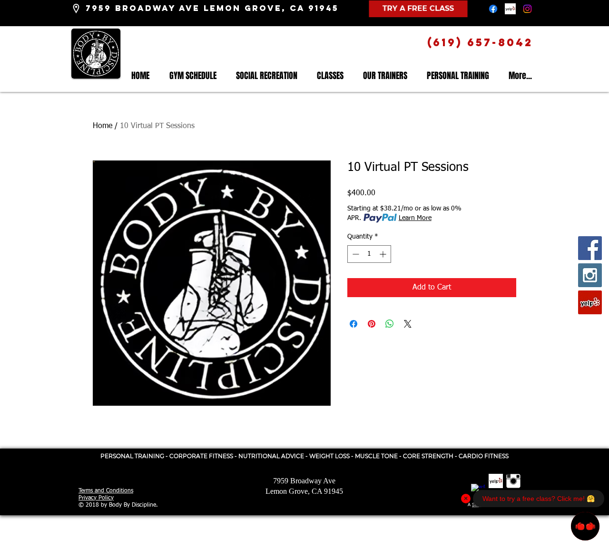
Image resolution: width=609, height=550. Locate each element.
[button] (330, 76)
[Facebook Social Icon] (590, 248)
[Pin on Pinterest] (371, 324)
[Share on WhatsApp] (389, 324)
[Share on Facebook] (353, 324)
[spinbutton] (369, 254)
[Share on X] (407, 324)
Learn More (415, 218)
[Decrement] (355, 254)
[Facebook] (493, 8)
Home (102, 126)
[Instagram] (527, 8)
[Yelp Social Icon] (590, 302)
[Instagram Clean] (513, 481)
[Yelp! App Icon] (510, 8)
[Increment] (384, 254)
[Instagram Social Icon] (590, 275)
